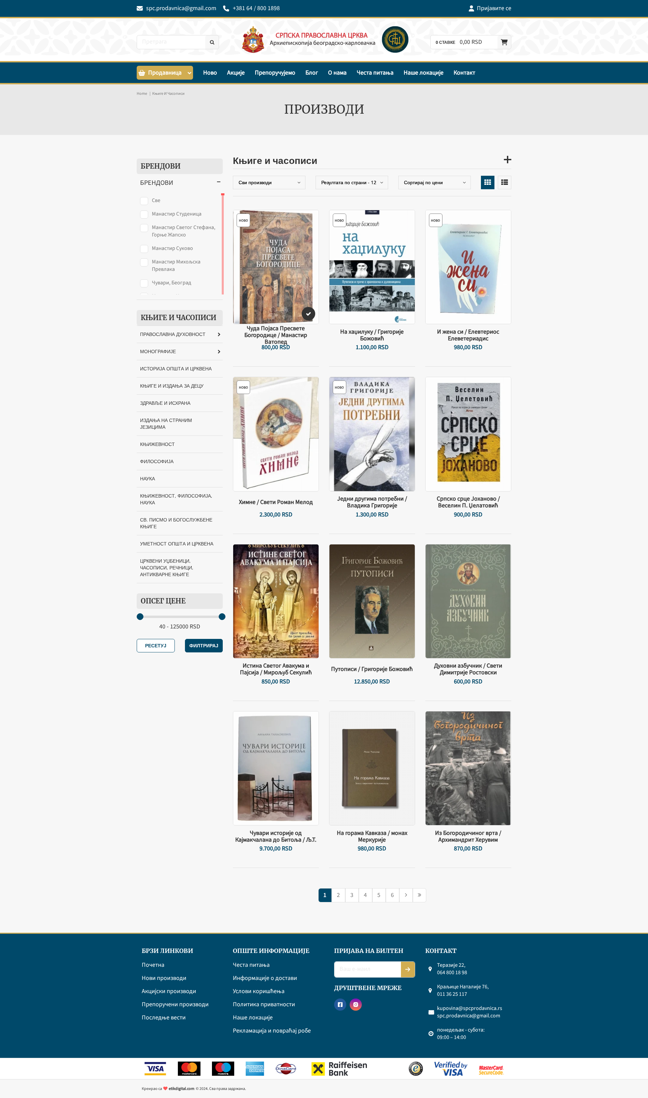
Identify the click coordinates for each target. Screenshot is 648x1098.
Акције (236, 73)
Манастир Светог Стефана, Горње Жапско (183, 231)
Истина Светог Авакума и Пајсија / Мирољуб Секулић (276, 669)
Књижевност (157, 444)
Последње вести (164, 1018)
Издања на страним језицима (166, 423)
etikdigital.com (181, 1089)
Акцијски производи (169, 991)
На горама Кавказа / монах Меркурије (372, 836)
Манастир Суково (172, 248)
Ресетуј (155, 645)
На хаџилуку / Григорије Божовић (372, 335)
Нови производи (164, 978)
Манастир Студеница (176, 214)
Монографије (158, 351)
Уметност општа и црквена (176, 543)
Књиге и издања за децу (172, 386)
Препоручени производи (175, 1005)
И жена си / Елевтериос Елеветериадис (468, 335)
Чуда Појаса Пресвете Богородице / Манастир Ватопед (275, 335)
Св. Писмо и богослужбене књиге (176, 523)
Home (142, 93)
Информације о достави (265, 978)
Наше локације (423, 73)
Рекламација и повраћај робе (272, 1031)
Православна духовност (173, 334)
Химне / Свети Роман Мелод (276, 502)
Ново (210, 73)
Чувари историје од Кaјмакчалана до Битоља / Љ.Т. (275, 836)
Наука (147, 478)
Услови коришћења (259, 991)
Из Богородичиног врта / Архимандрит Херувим (468, 836)
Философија (156, 461)
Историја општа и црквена (176, 368)
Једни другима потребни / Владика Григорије (372, 502)
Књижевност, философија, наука (176, 499)
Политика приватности (264, 1005)
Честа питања (375, 73)
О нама (337, 73)
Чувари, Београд (171, 282)
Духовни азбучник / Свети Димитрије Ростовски (468, 669)
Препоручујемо (275, 73)
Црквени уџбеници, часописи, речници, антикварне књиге (166, 568)
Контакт (464, 73)
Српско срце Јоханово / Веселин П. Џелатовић (468, 502)
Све (156, 200)
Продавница (165, 73)
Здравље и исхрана (165, 403)
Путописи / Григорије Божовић (372, 669)
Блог (311, 73)
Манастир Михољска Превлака (176, 265)
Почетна (153, 965)
